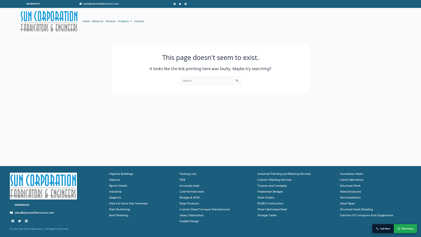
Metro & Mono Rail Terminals (128, 203)
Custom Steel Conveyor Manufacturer (204, 209)
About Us (97, 21)
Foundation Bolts (351, 173)
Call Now (385, 228)
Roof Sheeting (118, 215)
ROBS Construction (270, 203)
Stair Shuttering (119, 209)
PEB (182, 179)
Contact (139, 21)
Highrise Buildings (121, 173)
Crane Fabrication (351, 179)
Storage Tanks (267, 215)
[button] (125, 21)
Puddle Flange (189, 221)
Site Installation (350, 197)
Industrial (115, 191)
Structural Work (350, 185)
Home (86, 21)
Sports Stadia (118, 185)
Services (111, 21)
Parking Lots (188, 173)
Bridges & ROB (189, 197)
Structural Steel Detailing (356, 209)
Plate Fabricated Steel (272, 209)
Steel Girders (265, 197)
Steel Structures (350, 191)
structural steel (189, 185)
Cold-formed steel (191, 191)
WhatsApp (407, 228)
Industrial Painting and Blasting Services (284, 173)
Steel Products (189, 203)
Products (123, 21)
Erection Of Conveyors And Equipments (366, 215)
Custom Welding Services (274, 179)
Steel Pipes (347, 203)
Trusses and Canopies (272, 185)
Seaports (115, 197)
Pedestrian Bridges (270, 191)
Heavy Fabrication (191, 215)
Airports (114, 179)
